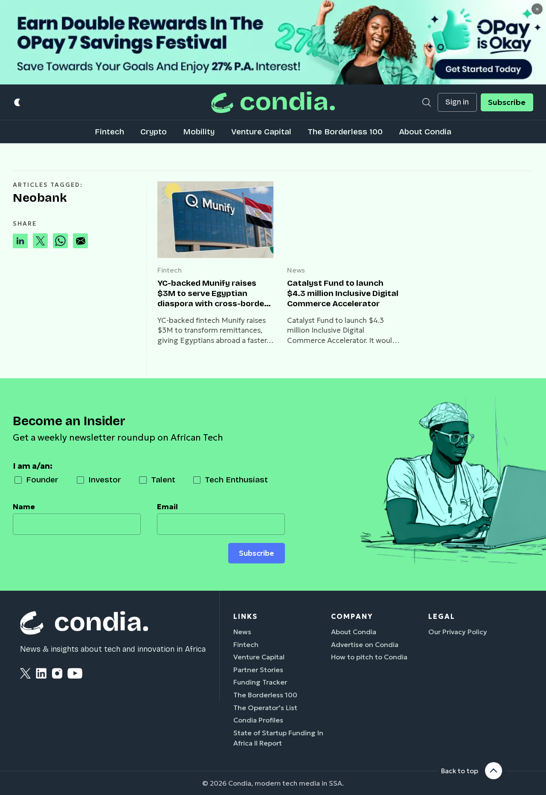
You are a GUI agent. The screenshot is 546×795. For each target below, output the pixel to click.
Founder (42, 480)
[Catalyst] (345, 219)
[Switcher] (18, 102)
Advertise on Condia (364, 644)
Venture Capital (261, 131)
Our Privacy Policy (457, 631)
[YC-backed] (215, 219)
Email (167, 506)
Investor (104, 480)
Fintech (109, 131)
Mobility (199, 131)
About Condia (425, 131)
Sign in (457, 102)
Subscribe (507, 102)
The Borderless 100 (345, 131)
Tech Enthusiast (236, 480)
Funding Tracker (260, 682)
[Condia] (273, 102)
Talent (163, 480)
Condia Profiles (258, 720)
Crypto (153, 131)
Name (24, 506)
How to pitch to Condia (369, 657)
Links (245, 616)
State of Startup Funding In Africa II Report (278, 737)
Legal (441, 616)
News (296, 270)
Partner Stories (258, 669)
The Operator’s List (265, 707)
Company (352, 616)
